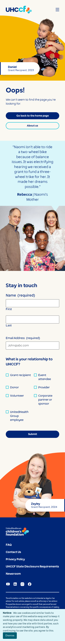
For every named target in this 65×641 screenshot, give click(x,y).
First (9, 309)
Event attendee (44, 377)
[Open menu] (57, 9)
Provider (44, 387)
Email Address (23, 338)
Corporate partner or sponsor (45, 400)
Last (9, 325)
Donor (14, 387)
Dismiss (9, 635)
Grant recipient (20, 375)
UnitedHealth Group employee (19, 416)
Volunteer (17, 396)
